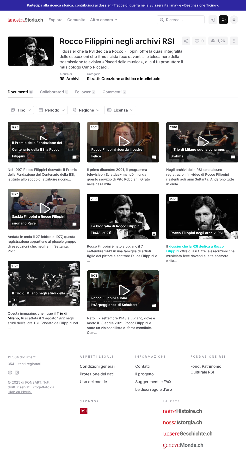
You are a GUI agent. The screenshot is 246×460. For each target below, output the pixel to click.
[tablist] (123, 92)
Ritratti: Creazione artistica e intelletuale (123, 78)
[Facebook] (10, 372)
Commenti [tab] (114, 91)
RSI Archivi (69, 78)
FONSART (33, 382)
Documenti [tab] (20, 91)
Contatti (142, 366)
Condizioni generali (97, 366)
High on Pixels (20, 392)
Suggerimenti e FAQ (153, 381)
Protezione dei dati (97, 374)
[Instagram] (16, 372)
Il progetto (144, 374)
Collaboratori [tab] (53, 91)
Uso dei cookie (93, 381)
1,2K (221, 40)
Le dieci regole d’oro (153, 389)
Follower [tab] (85, 91)
